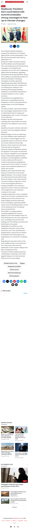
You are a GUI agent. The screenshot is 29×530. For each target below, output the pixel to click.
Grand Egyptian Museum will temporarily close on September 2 (18, 493)
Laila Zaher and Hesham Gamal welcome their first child (20, 437)
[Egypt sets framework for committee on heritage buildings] (7, 429)
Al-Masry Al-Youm (18, 518)
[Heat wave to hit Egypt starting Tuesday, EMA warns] (21, 447)
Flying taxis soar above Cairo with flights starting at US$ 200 (7, 453)
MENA (4, 24)
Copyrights (20, 520)
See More (14, 507)
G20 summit (15, 270)
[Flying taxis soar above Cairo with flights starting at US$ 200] (7, 446)
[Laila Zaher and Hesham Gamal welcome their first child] (21, 429)
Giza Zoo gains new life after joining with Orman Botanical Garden (18, 500)
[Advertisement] (14, 357)
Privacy (25, 520)
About (3, 520)
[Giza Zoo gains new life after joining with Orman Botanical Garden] (5, 501)
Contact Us (14, 520)
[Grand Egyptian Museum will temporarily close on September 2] (5, 494)
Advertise (8, 520)
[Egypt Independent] (14, 2)
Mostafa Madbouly (15, 273)
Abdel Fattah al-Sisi (11, 263)
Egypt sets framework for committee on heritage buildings (7, 436)
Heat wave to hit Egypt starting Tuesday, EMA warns (21, 454)
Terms (14, 523)
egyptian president (15, 266)
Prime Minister (15, 276)
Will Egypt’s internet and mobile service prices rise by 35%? (12, 485)
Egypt (3, 6)
